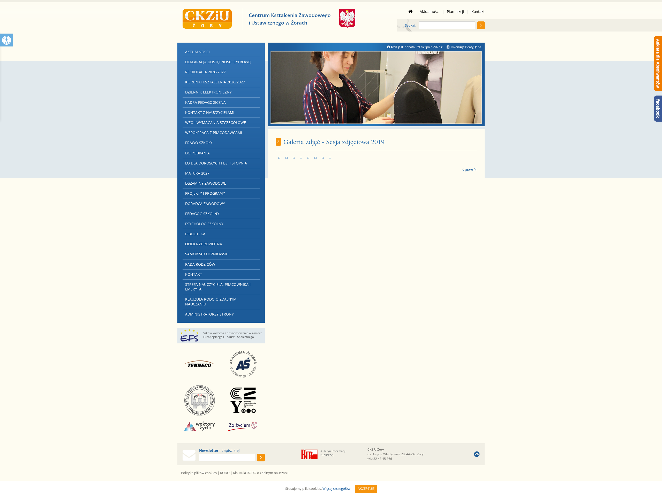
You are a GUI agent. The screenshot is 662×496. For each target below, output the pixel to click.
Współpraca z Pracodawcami (213, 132)
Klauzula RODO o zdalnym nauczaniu (211, 301)
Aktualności (430, 11)
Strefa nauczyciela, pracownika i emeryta (218, 287)
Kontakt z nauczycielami (209, 112)
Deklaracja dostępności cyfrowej (218, 61)
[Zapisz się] (261, 457)
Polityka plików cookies (199, 472)
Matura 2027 (197, 173)
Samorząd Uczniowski (207, 253)
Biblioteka (195, 233)
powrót (470, 169)
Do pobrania (197, 153)
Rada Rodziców (200, 264)
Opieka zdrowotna (203, 243)
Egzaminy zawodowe (205, 183)
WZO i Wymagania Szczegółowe (215, 122)
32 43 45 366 (382, 458)
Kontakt (478, 11)
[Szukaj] (481, 25)
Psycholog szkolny (204, 223)
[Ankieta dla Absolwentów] (658, 63)
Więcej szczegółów (336, 488)
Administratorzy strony (209, 314)
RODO (225, 472)
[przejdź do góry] (476, 454)
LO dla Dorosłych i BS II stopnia (216, 163)
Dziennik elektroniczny (208, 92)
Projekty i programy (205, 193)
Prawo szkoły (198, 142)
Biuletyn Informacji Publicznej (332, 453)
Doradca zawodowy (205, 203)
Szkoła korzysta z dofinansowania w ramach (232, 335)
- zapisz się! (219, 450)
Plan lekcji (455, 11)
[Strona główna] (410, 11)
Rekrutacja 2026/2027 (205, 71)
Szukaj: (410, 25)
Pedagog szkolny (202, 213)
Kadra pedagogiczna (205, 102)
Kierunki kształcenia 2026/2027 (215, 82)
